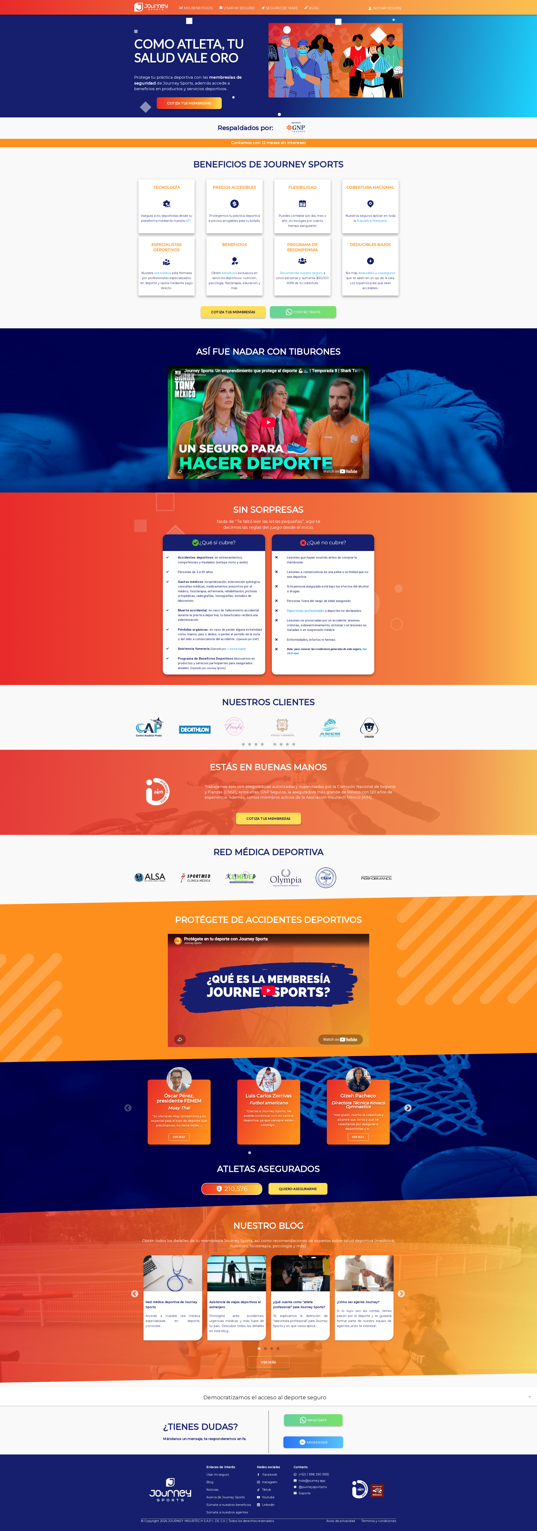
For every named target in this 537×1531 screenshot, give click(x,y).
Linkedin (268, 1505)
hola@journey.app (312, 1481)
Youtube (268, 1497)
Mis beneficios (198, 8)
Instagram (269, 1482)
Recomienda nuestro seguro (301, 273)
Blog (314, 8)
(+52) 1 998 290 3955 (314, 1474)
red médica (162, 273)
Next (406, 1106)
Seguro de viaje (282, 8)
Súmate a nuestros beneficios (224, 1505)
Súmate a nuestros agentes (224, 1512)
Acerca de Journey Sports (224, 1497)
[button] (268, 1396)
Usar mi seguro (239, 8)
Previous (126, 1106)
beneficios (229, 273)
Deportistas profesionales (305, 611)
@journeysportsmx (313, 1487)
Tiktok (266, 1490)
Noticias (212, 1490)
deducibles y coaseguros (376, 273)
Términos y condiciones (378, 1521)
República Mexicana (372, 221)
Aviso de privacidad (340, 1521)
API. (189, 221)
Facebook (269, 1474)
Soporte (305, 1493)
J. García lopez (236, 648)
